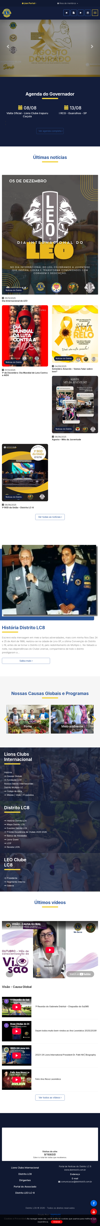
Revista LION (13, 847)
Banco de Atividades (16, 835)
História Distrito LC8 (16, 820)
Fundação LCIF (14, 780)
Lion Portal (29, 3)
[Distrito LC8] (7, 13)
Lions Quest (12, 839)
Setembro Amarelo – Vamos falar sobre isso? (72, 370)
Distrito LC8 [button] (25, 1174)
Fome (28, 726)
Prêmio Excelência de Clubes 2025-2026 (26, 832)
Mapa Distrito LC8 (15, 824)
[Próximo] (92, 46)
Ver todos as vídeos (50, 1097)
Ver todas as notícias (49, 517)
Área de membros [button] (68, 3)
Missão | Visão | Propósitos (20, 795)
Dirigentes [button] (25, 1180)
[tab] (25, 1167)
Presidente (11, 878)
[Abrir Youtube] (93, 1211)
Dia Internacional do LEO (14, 301)
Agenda (88, 12)
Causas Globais (14, 776)
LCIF (8, 843)
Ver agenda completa (50, 131)
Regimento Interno (15, 882)
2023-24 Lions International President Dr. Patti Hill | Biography (65, 1054)
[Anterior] (7, 46)
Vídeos (81, 12)
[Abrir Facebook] (93, 1203)
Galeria (10, 885)
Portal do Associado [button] (25, 1186)
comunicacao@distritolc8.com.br (76, 1181)
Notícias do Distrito (14, 290)
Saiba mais (26, 660)
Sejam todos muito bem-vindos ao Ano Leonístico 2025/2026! (66, 1030)
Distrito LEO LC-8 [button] (25, 1192)
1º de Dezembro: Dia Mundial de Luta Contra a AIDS (25, 374)
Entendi (57, 1222)
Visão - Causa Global (17, 987)
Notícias (74, 12)
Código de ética (14, 791)
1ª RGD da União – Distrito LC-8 (18, 507)
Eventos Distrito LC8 (16, 828)
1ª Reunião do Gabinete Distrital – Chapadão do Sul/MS (62, 1006)
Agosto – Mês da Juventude (66, 439)
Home (66, 12)
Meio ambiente (72, 726)
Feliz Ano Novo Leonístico (48, 1079)
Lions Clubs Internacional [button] (25, 1167)
